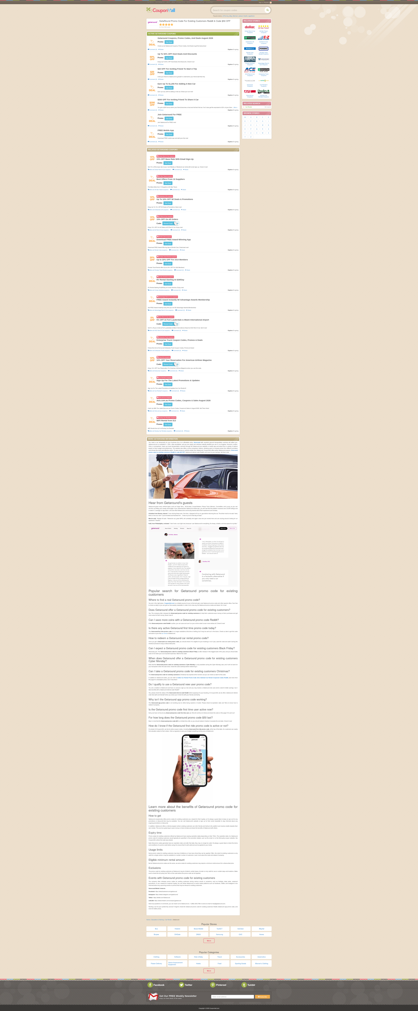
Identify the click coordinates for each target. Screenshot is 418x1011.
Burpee (156, 934)
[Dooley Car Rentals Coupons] (263, 91)
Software (177, 957)
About (168, 2)
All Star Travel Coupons (264, 31)
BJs (156, 928)
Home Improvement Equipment (175, 963)
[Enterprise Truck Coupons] (263, 70)
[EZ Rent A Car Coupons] (263, 37)
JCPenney (225, 16)
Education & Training (157, 920)
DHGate (177, 934)
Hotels (198, 963)
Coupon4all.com (169, 603)
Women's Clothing (261, 963)
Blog (173, 2)
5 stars (172, 24)
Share (161, 49)
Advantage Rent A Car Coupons (263, 64)
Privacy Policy (181, 2)
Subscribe (263, 997)
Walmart (235, 16)
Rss (271, 2)
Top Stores (150, 2)
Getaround (197, 442)
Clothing (156, 957)
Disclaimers (209, 2)
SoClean (241, 928)
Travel (219, 957)
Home (148, 920)
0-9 (245, 117)
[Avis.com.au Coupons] (250, 91)
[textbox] (232, 997)
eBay (230, 16)
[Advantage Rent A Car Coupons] (263, 59)
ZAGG (198, 934)
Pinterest (221, 985)
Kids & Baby (198, 957)
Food (219, 963)
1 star (160, 24)
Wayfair (261, 928)
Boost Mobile (198, 928)
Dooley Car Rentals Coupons (263, 96)
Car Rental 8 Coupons (263, 85)
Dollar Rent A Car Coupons (250, 31)
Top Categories (160, 2)
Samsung (219, 934)
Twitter (188, 985)
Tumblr (251, 985)
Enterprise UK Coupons (250, 42)
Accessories (240, 957)
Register (266, 2)
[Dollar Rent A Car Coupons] (250, 27)
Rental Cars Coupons (249, 53)
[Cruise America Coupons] (250, 59)
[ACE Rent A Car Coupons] (250, 70)
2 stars (163, 24)
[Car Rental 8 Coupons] (263, 80)
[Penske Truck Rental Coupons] (263, 48)
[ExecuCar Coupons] (250, 80)
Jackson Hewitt (242, 16)
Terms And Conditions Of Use (195, 2)
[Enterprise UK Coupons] (250, 37)
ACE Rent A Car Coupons (250, 74)
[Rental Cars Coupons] (250, 48)
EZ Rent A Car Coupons (263, 42)
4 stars (169, 24)
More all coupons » (160, 169)
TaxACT (219, 928)
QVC (240, 934)
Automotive (262, 957)
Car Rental (248, 107)
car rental (164, 633)
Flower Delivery (156, 963)
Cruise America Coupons (250, 64)
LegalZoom (251, 16)
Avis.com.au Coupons (250, 96)
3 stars (166, 24)
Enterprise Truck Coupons (263, 74)
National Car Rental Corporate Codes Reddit (214, 678)
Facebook (158, 985)
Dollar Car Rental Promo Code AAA (188, 678)
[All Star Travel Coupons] (263, 27)
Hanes (261, 934)
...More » (235, 107)
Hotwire (177, 928)
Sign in (261, 2)
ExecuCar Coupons (250, 85)
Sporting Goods (240, 963)
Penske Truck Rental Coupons (263, 53)
